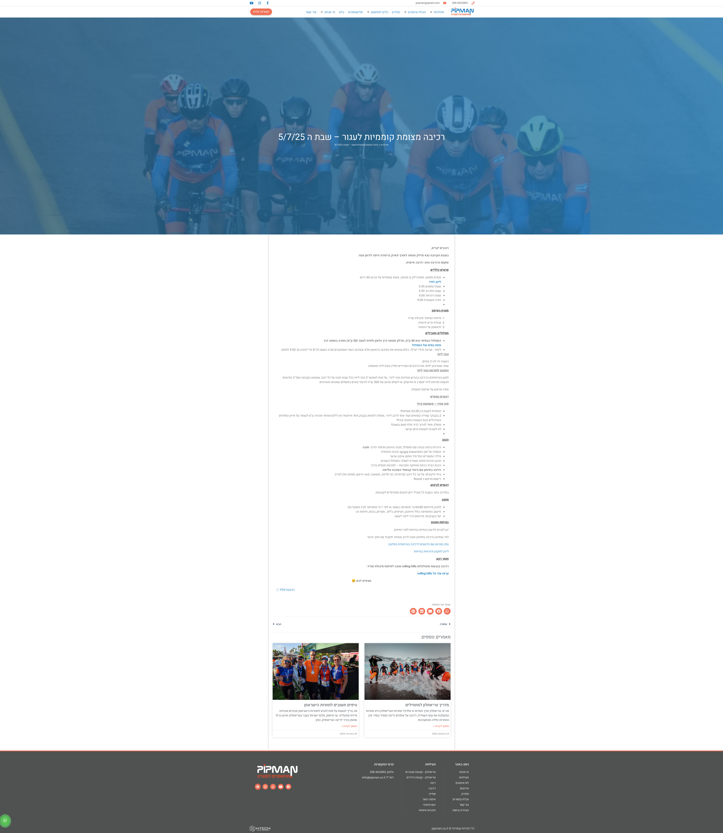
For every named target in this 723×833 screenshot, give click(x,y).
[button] (437, 12)
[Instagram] (265, 786)
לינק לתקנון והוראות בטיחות (431, 551)
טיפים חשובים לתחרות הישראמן (330, 705)
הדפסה (290, 590)
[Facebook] (288, 786)
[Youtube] (281, 786)
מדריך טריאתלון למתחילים (427, 705)
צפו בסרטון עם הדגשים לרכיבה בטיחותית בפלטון (418, 544)
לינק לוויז (435, 282)
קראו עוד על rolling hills (432, 573)
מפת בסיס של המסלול (426, 345)
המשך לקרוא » (441, 726)
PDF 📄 (281, 590)
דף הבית (384, 145)
